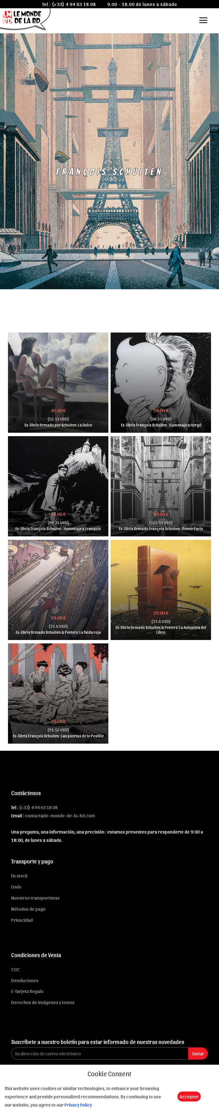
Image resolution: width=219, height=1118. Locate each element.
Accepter (189, 1096)
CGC (15, 969)
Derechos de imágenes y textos (42, 1002)
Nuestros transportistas (35, 897)
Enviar (198, 1053)
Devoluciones (24, 980)
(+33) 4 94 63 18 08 (74, 4)
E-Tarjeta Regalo (27, 991)
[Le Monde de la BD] (26, 19)
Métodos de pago (28, 909)
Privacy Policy (78, 1104)
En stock (19, 875)
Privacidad (22, 920)
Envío (16, 886)
